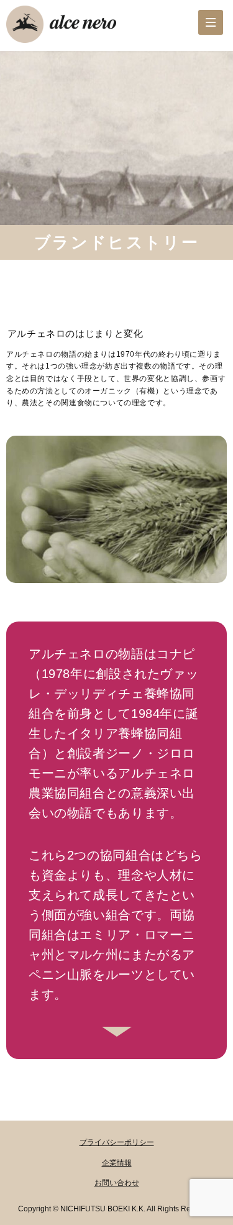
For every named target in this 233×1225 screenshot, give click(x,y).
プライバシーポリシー (117, 1142)
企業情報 (117, 1162)
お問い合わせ (116, 1182)
